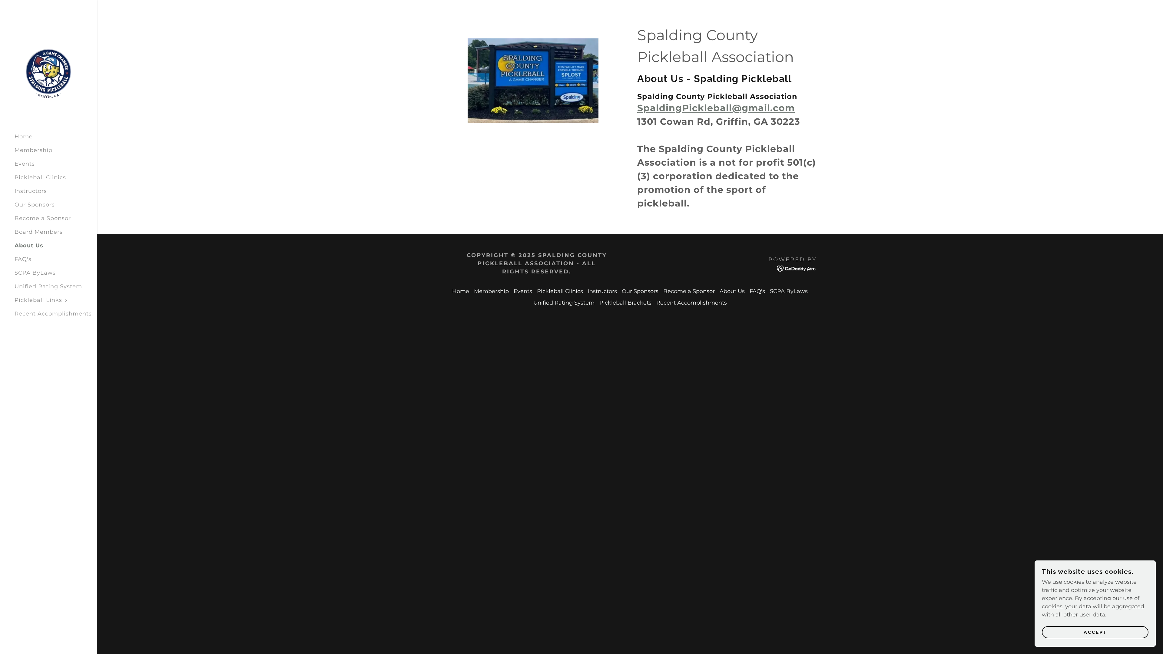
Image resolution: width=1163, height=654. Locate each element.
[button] (56, 300)
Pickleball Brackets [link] (625, 302)
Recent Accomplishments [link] (53, 313)
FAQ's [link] (23, 259)
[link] (48, 73)
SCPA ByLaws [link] (35, 272)
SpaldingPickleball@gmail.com (716, 108)
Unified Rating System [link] (48, 286)
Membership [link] (33, 150)
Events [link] (25, 163)
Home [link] (24, 136)
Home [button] (460, 291)
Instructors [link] (31, 191)
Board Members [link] (39, 232)
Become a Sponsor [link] (43, 218)
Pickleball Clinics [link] (40, 177)
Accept (1095, 632)
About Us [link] (29, 245)
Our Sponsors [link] (35, 204)
